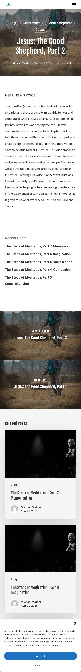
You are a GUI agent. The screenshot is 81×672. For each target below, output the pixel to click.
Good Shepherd (59, 23)
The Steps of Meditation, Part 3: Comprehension (28, 281)
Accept (40, 656)
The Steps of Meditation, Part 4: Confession (38, 270)
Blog (12, 23)
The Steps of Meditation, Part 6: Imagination (38, 254)
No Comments (64, 63)
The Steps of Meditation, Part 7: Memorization (39, 246)
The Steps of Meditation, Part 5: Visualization (38, 262)
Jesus (40, 30)
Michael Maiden (21, 63)
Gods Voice (31, 23)
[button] (75, 623)
